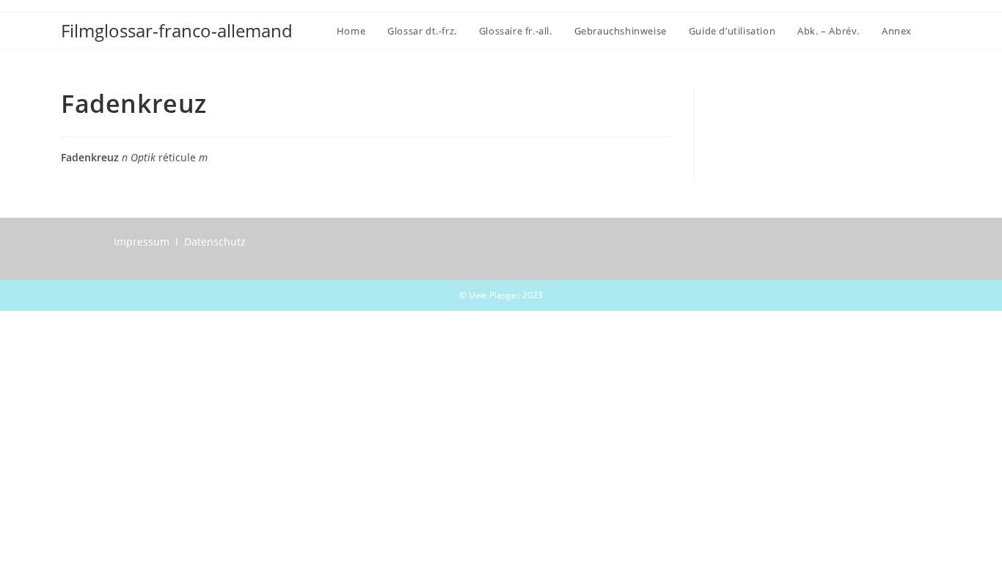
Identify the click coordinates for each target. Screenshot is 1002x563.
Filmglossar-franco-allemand (177, 30)
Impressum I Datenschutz (180, 242)
